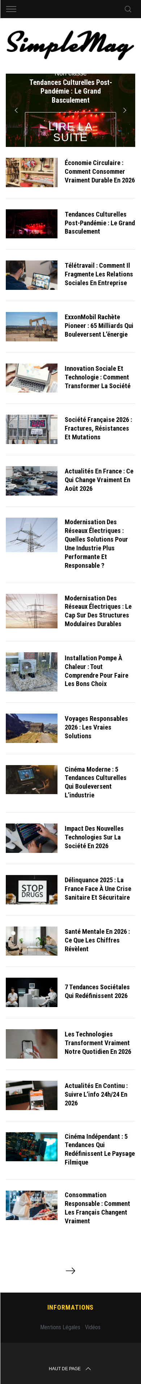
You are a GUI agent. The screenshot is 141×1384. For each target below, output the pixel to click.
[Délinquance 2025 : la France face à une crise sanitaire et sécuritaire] (32, 889)
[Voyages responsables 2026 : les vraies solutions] (32, 728)
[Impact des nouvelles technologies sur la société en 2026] (32, 838)
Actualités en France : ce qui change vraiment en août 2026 (99, 479)
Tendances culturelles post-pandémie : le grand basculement (100, 222)
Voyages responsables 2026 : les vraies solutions (96, 727)
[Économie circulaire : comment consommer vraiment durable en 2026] (32, 172)
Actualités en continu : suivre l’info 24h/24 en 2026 (96, 1094)
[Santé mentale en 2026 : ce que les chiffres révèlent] (32, 941)
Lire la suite (70, 131)
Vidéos (93, 1327)
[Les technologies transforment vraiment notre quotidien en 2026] (32, 1044)
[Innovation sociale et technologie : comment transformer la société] (32, 378)
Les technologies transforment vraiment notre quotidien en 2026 (98, 1042)
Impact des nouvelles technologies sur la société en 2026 (94, 837)
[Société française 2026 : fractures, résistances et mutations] (32, 429)
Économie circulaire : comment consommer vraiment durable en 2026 (100, 171)
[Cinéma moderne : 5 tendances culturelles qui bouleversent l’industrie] (32, 779)
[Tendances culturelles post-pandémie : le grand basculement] (32, 224)
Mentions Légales (60, 1327)
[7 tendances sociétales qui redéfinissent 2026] (32, 992)
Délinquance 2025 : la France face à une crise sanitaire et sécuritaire (98, 888)
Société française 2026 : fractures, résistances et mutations (98, 428)
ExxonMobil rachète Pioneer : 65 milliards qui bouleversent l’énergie (99, 325)
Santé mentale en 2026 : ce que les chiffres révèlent (97, 940)
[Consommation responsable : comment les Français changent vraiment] (32, 1205)
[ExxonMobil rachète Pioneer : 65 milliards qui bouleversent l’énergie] (32, 326)
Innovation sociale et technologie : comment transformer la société (98, 377)
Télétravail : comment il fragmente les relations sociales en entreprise (99, 274)
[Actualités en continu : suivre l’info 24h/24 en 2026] (32, 1095)
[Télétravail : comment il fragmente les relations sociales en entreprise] (32, 275)
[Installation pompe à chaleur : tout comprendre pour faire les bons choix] (32, 671)
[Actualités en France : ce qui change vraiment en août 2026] (32, 481)
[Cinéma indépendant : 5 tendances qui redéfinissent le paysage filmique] (32, 1147)
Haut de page (65, 1368)
